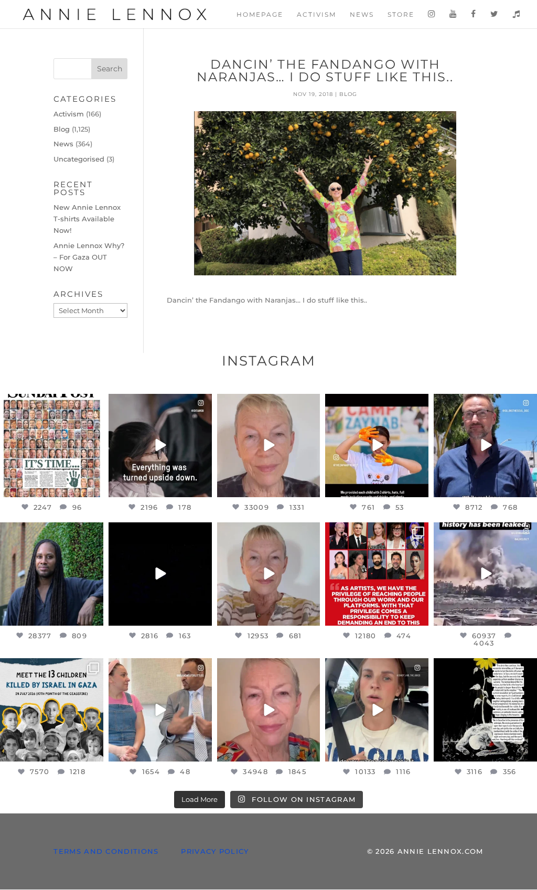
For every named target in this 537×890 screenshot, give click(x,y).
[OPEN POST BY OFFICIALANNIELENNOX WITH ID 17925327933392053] (160, 710)
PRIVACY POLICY (215, 851)
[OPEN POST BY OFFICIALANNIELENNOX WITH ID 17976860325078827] (51, 710)
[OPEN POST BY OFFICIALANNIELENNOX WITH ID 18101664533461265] (51, 574)
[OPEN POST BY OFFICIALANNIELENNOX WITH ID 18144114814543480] (376, 710)
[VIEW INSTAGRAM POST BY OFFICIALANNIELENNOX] (93, 487)
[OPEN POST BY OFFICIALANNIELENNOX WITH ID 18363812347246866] (485, 445)
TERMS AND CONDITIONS (105, 851)
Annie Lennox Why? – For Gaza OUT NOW (88, 257)
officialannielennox (50, 403)
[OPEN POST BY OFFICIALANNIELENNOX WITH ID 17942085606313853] (51, 445)
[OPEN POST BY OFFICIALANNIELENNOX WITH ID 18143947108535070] (376, 574)
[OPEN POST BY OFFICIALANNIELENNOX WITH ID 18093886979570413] (268, 710)
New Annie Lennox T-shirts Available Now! (87, 218)
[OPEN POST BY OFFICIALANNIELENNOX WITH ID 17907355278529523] (268, 445)
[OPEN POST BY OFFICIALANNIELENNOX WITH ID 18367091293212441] (268, 574)
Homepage (260, 14)
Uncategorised (78, 159)
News (362, 14)
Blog (348, 94)
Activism (316, 14)
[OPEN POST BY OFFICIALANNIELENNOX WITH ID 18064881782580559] (160, 574)
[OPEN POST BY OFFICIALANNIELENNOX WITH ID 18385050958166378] (485, 574)
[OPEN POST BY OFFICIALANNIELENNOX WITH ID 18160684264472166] (376, 445)
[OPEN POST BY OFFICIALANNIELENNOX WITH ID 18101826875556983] (485, 710)
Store (401, 14)
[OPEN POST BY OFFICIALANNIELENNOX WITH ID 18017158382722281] (160, 445)
